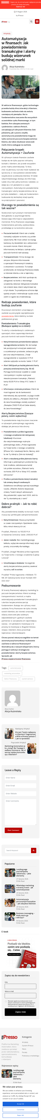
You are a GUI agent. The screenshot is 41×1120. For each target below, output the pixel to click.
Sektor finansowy (10, 679)
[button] (37, 21)
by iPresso (19, 16)
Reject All (20, 1115)
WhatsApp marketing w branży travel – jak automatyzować (25, 887)
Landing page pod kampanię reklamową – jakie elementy (23, 872)
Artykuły (6, 33)
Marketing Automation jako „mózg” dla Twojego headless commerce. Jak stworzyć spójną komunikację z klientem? (15, 750)
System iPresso (27, 1046)
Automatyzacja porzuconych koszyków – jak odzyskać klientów (26, 901)
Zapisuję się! (20, 7)
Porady (24, 1052)
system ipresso (27, 679)
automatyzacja (15, 668)
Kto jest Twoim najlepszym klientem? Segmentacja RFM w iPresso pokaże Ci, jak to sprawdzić (25, 735)
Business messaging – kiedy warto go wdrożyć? (25, 915)
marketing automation (12, 673)
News (24, 1049)
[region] (20, 1101)
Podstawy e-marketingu (30, 1056)
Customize (20, 1110)
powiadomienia (8, 316)
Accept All (20, 1104)
